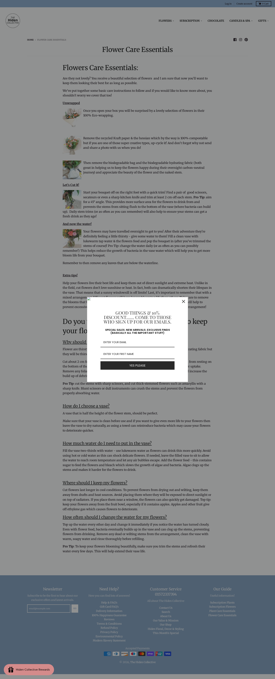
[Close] (183, 301)
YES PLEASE (137, 365)
